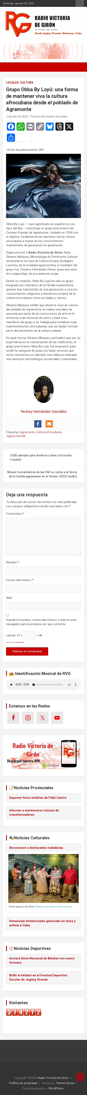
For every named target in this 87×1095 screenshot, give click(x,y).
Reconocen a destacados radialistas (36, 848)
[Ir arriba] (80, 1077)
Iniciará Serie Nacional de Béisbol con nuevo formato (41, 960)
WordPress (56, 1088)
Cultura (26, 82)
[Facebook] (37, 424)
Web (9, 598)
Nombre (12, 562)
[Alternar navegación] (8, 67)
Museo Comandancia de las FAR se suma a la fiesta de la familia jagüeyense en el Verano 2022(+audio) (42, 474)
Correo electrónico (20, 580)
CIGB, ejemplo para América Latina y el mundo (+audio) (41, 457)
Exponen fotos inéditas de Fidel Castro (37, 798)
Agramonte (27, 432)
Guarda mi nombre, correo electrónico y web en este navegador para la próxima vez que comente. (41, 622)
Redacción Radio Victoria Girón (54, 906)
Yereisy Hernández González (49, 116)
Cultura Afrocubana (49, 432)
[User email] (49, 424)
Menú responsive (79, 3)
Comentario (15, 514)
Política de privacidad (23, 1083)
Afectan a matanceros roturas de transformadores (34, 812)
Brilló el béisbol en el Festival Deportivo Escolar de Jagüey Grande (38, 977)
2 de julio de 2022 (17, 116)
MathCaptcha (19, 642)
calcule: (11, 635)
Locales (12, 82)
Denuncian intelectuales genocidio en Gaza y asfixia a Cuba (42, 923)
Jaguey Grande (15, 436)
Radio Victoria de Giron (53, 1078)
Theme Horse (65, 1083)
